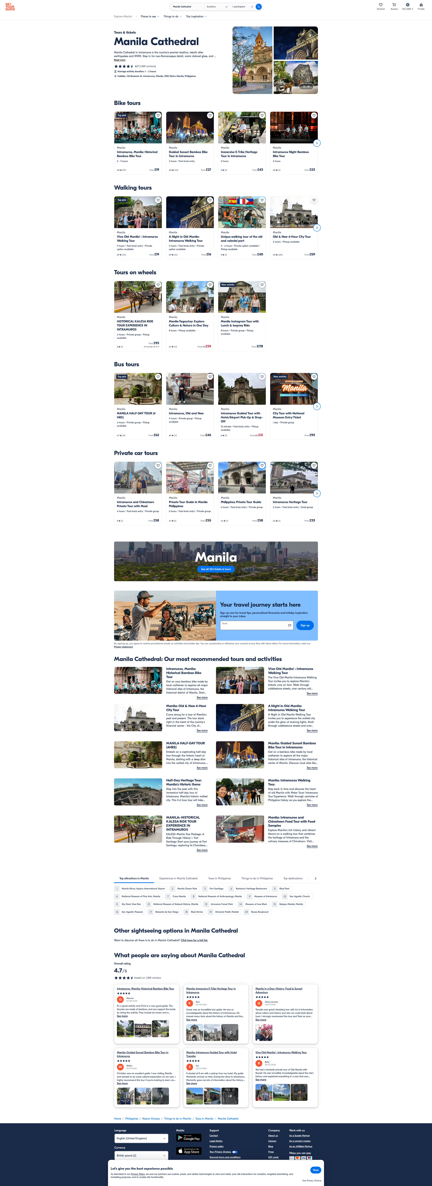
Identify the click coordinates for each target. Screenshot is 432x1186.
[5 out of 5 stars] (147, 993)
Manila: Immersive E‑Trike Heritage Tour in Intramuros (211, 990)
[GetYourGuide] (10, 6)
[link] (138, 143)
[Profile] (421, 4)
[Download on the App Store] (188, 1151)
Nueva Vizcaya (151, 1118)
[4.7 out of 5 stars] (124, 66)
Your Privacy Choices (221, 1151)
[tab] (134, 878)
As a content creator (300, 1141)
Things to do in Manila (177, 1118)
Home (117, 1118)
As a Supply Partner (299, 1135)
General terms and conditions (225, 1157)
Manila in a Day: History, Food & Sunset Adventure (278, 990)
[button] (138, 143)
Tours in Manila (204, 1118)
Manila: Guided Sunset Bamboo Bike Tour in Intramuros (142, 1054)
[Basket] (394, 4)
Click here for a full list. (194, 940)
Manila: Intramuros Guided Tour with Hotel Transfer (211, 1054)
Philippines (131, 1118)
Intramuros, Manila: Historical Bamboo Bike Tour (145, 988)
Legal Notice (216, 1141)
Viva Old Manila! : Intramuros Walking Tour (281, 1052)
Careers (272, 1141)
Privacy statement (123, 646)
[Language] (407, 4)
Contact (214, 1135)
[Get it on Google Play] (188, 1138)
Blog (270, 1146)
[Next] (317, 143)
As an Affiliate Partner (300, 1146)
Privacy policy (217, 1146)
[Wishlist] (380, 4)
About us (273, 1135)
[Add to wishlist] (158, 115)
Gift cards (273, 1157)
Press (271, 1151)
